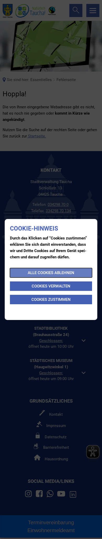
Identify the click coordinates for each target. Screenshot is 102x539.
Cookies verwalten (51, 286)
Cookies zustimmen (51, 299)
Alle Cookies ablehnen (51, 272)
